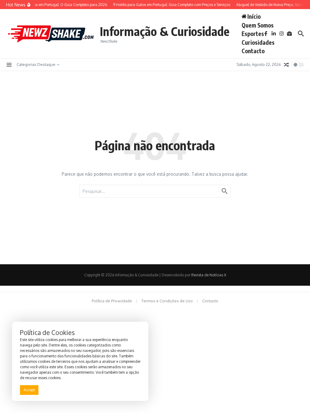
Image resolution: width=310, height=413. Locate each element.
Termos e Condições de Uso (167, 300)
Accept (29, 390)
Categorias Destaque (36, 64)
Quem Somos (258, 25)
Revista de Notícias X (208, 275)
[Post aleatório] (286, 64)
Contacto (253, 50)
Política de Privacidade (112, 300)
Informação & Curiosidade (164, 31)
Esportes (253, 33)
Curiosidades (258, 42)
